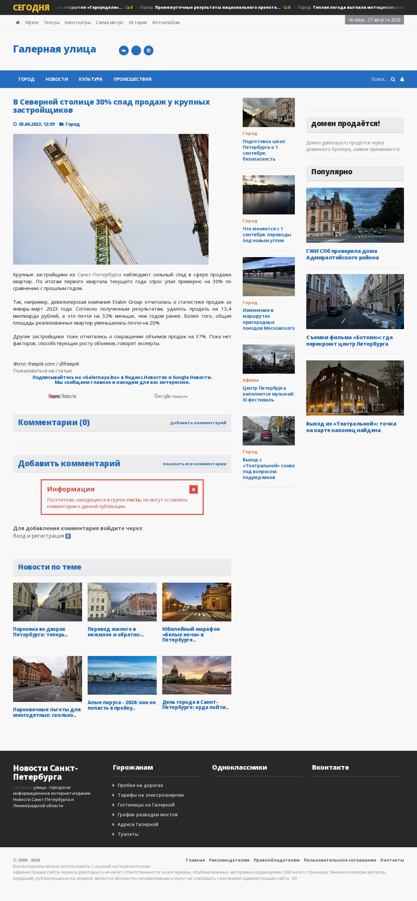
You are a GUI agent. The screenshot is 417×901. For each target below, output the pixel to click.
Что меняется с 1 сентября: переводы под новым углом (267, 234)
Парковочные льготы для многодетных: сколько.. (46, 712)
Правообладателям (277, 860)
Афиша (251, 380)
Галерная (23, 787)
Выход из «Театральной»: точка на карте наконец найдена (351, 427)
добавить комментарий (198, 423)
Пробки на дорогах (140, 785)
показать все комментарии (194, 464)
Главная (195, 860)
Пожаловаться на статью (42, 370)
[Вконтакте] (124, 50)
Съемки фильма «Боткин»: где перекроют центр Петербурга (349, 340)
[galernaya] (148, 50)
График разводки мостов (148, 814)
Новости (57, 79)
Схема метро (109, 22)
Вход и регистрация (38, 535)
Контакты (392, 860)
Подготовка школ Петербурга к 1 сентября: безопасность (264, 150)
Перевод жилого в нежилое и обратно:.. (116, 632)
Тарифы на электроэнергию (151, 795)
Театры (52, 22)
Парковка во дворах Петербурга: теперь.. (40, 632)
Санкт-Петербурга (99, 274)
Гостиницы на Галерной (146, 805)
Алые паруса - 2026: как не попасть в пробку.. (122, 705)
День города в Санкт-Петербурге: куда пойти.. (195, 705)
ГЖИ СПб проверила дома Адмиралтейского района (342, 254)
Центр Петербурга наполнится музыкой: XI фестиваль (268, 394)
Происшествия (132, 79)
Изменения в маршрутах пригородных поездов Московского (269, 319)
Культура (91, 79)
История (138, 22)
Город (202, 7)
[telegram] (136, 50)
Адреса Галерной (138, 824)
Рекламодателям (229, 860)
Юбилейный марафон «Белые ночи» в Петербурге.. (191, 634)
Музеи (31, 22)
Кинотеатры (78, 22)
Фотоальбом (166, 22)
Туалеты (128, 834)
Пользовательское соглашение (340, 860)
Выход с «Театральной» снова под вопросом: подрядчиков (269, 469)
